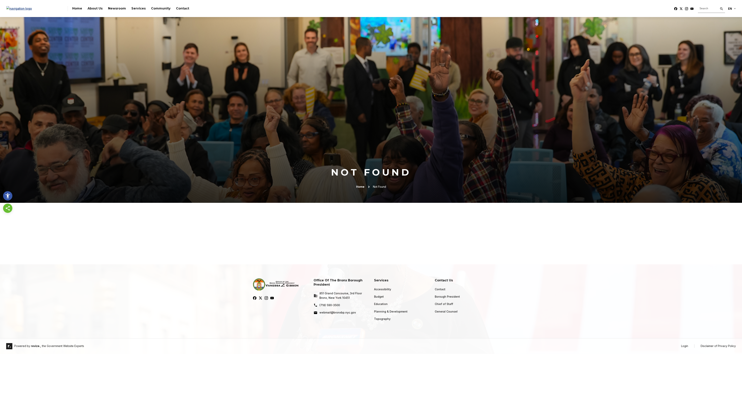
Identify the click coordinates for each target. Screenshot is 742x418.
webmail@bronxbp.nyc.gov (337, 312)
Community (161, 8)
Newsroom (117, 8)
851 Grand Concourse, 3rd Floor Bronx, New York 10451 (340, 295)
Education (381, 304)
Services (138, 8)
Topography (382, 318)
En (730, 8)
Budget (379, 296)
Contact (182, 8)
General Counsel (446, 311)
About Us (95, 8)
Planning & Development (391, 311)
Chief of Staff (444, 304)
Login (684, 346)
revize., (36, 346)
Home (77, 8)
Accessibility (382, 289)
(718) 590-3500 (329, 305)
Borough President (447, 296)
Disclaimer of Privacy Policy (718, 346)
